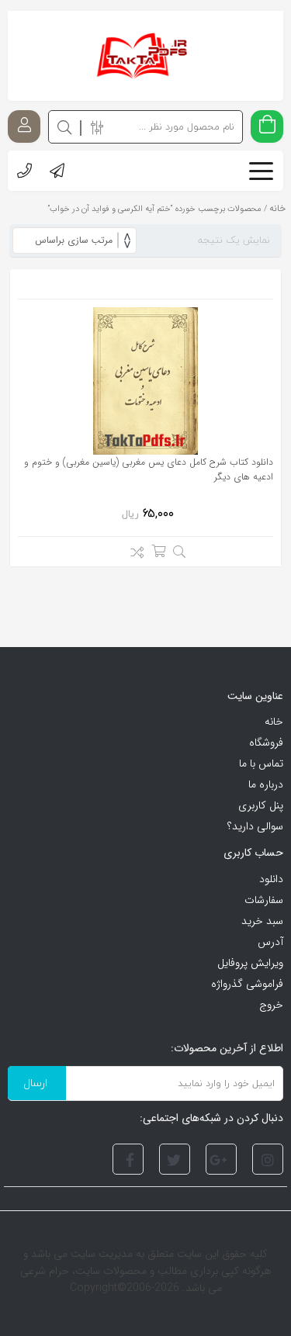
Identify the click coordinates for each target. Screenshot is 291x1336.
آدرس (270, 941)
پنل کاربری (260, 805)
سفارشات (263, 900)
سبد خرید (262, 920)
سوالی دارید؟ (255, 826)
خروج (271, 1004)
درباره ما (265, 784)
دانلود (271, 879)
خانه (274, 721)
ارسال (35, 1082)
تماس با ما (261, 763)
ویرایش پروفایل (250, 962)
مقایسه (133, 554)
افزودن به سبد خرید (158, 551)
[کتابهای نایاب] (145, 55)
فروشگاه (266, 742)
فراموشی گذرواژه (247, 983)
